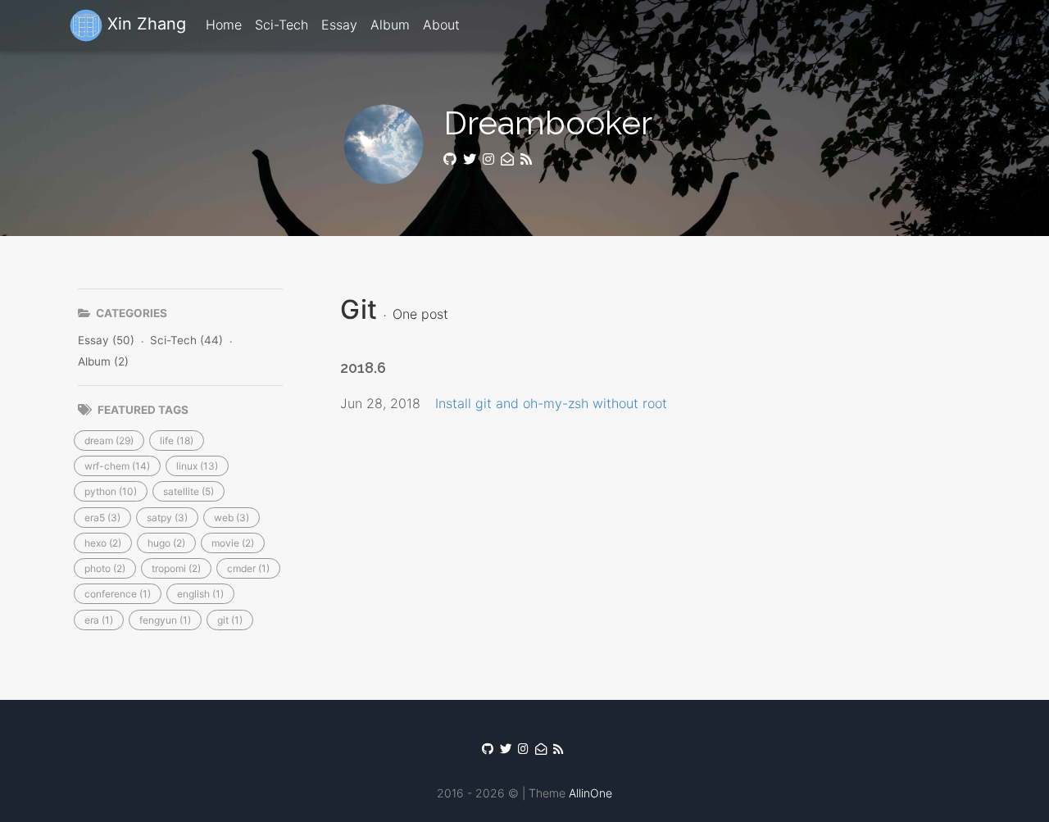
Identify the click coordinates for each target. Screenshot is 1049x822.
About (441, 24)
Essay (339, 24)
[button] (109, 440)
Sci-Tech (281, 24)
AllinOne (590, 793)
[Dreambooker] (527, 159)
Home (224, 24)
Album (390, 24)
